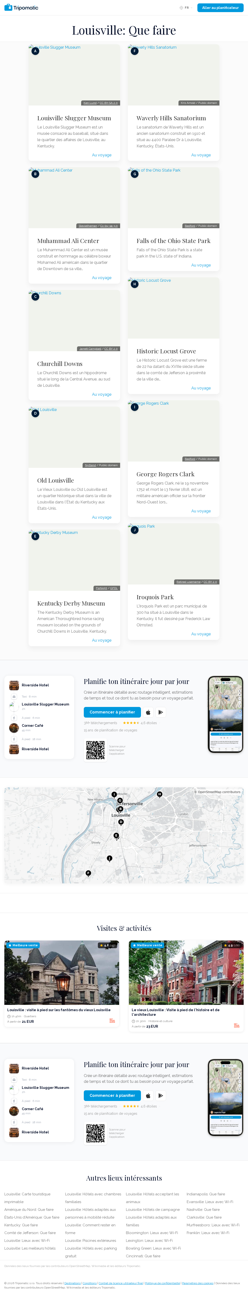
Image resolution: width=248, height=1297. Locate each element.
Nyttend (90, 465)
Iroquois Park (155, 596)
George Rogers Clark (165, 474)
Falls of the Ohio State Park (173, 240)
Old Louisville (55, 480)
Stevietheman (88, 226)
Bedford (190, 226)
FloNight (101, 588)
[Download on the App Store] (148, 712)
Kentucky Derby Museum (71, 603)
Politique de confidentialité (162, 1283)
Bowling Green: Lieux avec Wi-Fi (153, 1248)
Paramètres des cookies (197, 1283)
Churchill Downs (60, 363)
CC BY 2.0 (111, 348)
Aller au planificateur (220, 8)
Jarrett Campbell (90, 348)
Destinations (72, 1283)
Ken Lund (90, 103)
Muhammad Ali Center (68, 240)
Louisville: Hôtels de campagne (153, 1209)
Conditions (90, 1283)
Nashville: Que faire (203, 1209)
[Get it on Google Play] (160, 712)
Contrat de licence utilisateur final (121, 1283)
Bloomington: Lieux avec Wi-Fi (152, 1233)
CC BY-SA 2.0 (109, 103)
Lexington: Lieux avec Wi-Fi (149, 1240)
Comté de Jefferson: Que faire (30, 1233)
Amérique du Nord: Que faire (29, 1209)
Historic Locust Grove (166, 351)
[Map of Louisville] (124, 835)
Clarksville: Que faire (204, 1217)
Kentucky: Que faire (21, 1225)
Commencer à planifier (112, 712)
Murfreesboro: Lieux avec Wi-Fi (213, 1225)
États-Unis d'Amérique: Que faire (31, 1217)
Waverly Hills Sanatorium (171, 117)
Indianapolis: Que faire (206, 1194)
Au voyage (101, 155)
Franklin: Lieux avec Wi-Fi (208, 1233)
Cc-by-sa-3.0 (109, 226)
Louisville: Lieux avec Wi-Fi (27, 1240)
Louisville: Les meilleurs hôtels (29, 1248)
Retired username (189, 582)
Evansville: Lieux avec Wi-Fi (210, 1202)
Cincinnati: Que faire (143, 1256)
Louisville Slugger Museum (74, 117)
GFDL (114, 588)
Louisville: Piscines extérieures (90, 1240)
